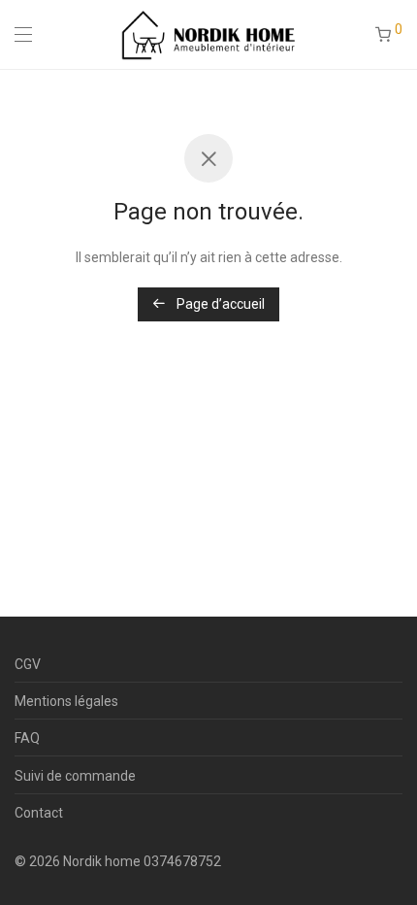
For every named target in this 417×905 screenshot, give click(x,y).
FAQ (27, 738)
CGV (28, 664)
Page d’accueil (219, 304)
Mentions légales (66, 701)
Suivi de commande (75, 776)
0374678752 (182, 861)
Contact (39, 813)
